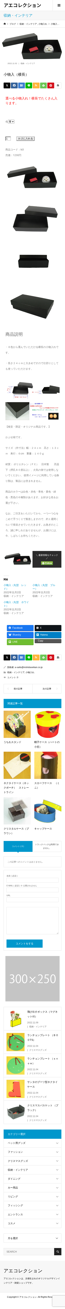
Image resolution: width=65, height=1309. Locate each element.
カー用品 (13, 1187)
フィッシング (15, 1205)
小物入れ (30, 672)
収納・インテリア (28, 63)
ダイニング (14, 1178)
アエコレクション (22, 5)
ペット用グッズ (16, 1142)
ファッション (15, 1151)
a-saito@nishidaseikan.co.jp (29, 667)
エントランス (15, 1214)
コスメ (11, 1223)
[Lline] (28, 85)
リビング (13, 1196)
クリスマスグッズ (18, 1160)
